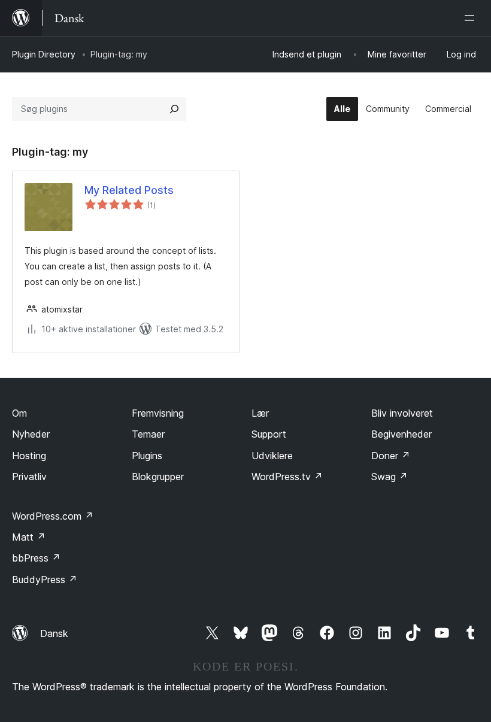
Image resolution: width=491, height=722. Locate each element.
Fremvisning (158, 413)
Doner (390, 456)
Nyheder (31, 434)
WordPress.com (52, 516)
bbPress (36, 558)
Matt (29, 537)
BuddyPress (44, 580)
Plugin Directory (43, 54)
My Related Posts (129, 190)
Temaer (148, 434)
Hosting (29, 456)
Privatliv (29, 477)
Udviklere (272, 456)
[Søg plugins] (174, 109)
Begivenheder (401, 434)
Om (19, 413)
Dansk (54, 633)
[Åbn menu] (472, 18)
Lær (260, 413)
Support (268, 434)
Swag (389, 477)
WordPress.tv (287, 477)
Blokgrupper (158, 477)
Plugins (147, 456)
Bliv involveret (402, 413)
